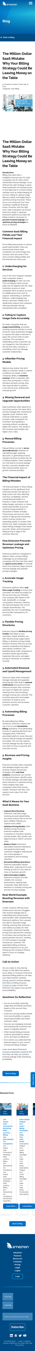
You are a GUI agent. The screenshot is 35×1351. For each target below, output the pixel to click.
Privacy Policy (19, 1345)
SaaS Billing (15, 89)
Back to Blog (8, 37)
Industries (17, 1253)
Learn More (10, 1206)
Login (17, 1276)
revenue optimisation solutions (15, 1052)
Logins (17, 1271)
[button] (31, 3)
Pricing (17, 1265)
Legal (17, 1268)
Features (17, 1256)
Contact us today (9, 985)
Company (17, 1262)
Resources (17, 1259)
